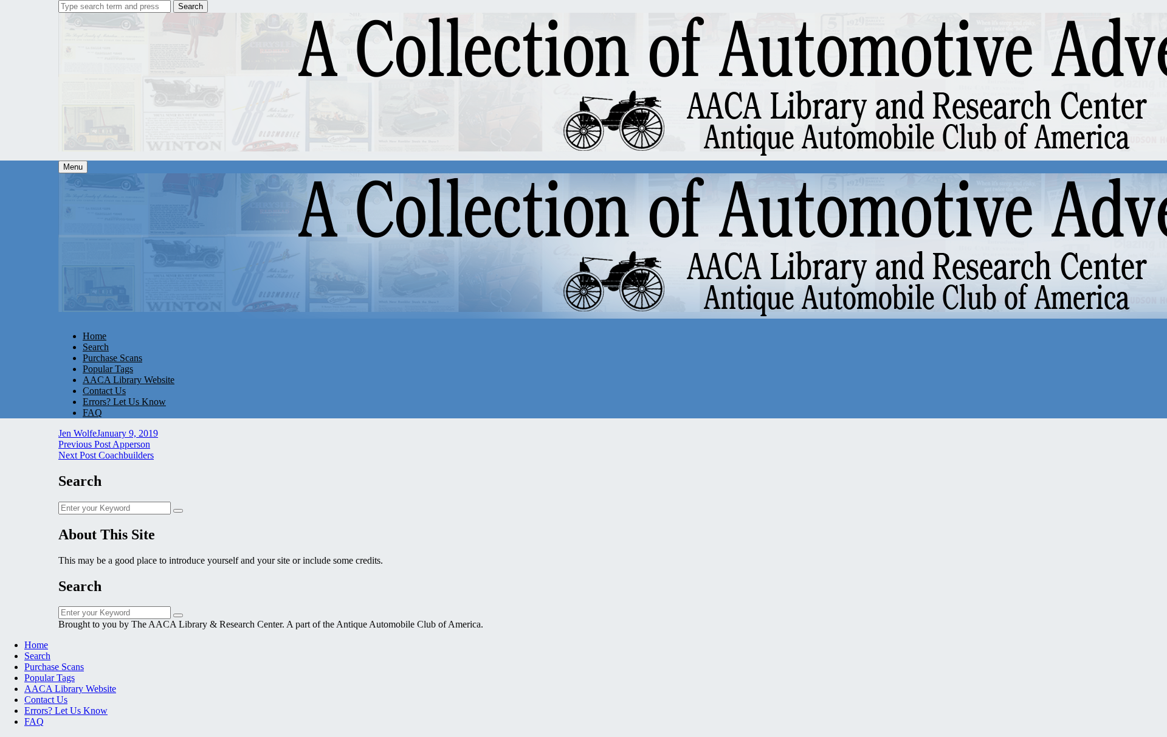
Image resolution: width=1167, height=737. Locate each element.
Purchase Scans (112, 358)
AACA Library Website (128, 380)
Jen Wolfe (77, 433)
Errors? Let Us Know (124, 401)
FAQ (92, 412)
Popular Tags (108, 369)
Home (94, 336)
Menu (73, 166)
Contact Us (104, 391)
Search (190, 6)
